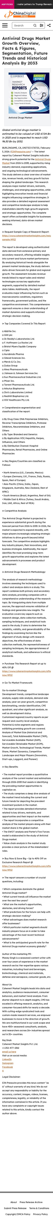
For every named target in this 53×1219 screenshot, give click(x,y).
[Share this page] (49, 25)
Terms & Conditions (39, 1208)
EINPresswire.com (20, 151)
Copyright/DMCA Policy (17, 1214)
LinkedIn (7, 1059)
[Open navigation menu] (5, 25)
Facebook (7, 1067)
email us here (9, 1051)
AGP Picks (7, 4)
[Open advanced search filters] (41, 25)
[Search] (35, 25)
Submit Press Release (15, 1208)
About (13, 1202)
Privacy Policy (40, 1214)
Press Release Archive (31, 1202)
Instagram (7, 1063)
